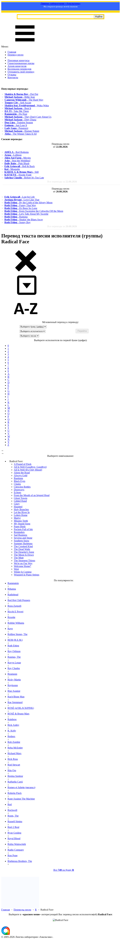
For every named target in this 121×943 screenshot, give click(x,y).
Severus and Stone (23, 537)
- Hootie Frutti (17, 174)
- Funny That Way (20, 205)
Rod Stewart (14, 764)
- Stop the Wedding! (17, 160)
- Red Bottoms (16, 152)
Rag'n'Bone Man (16, 696)
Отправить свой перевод (21, 71)
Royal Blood (14, 838)
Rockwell (12, 810)
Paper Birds (20, 526)
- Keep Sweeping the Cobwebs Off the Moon (33, 211)
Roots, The (13, 815)
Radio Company (16, 849)
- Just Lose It (16, 125)
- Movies (17, 157)
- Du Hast (16, 114)
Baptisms (18, 478)
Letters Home (20, 515)
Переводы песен (22, 909)
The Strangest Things (24, 560)
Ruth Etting (13, 645)
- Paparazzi (16, 128)
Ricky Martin (14, 679)
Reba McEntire (15, 747)
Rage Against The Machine (21, 798)
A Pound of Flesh (22, 464)
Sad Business (20, 535)
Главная (12, 52)
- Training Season (19, 122)
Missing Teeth (21, 520)
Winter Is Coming (23, 572)
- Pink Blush (16, 163)
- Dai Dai (21, 94)
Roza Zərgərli (14, 606)
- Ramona (16, 216)
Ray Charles (14, 668)
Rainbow (12, 719)
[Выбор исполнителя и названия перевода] (25, 270)
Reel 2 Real (13, 827)
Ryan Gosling (14, 832)
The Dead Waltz (22, 549)
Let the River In (22, 512)
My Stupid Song (22, 523)
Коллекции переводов (19, 69)
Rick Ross (13, 759)
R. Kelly (12, 730)
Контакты (13, 77)
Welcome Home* (22, 566)
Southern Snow (21, 540)
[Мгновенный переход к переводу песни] (25, 295)
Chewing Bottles (22, 486)
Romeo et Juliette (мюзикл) (21, 787)
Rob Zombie (14, 742)
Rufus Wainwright (17, 844)
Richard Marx (14, 753)
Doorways (19, 489)
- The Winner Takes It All (21, 134)
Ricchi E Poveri (15, 611)
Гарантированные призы (21, 63)
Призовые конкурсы (18, 60)
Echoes (17, 492)
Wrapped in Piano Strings (26, 574)
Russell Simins (15, 821)
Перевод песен (15, 54)
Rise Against (14, 691)
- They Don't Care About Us (28, 116)
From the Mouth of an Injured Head (31, 495)
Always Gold (20, 475)
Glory (17, 503)
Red (10, 804)
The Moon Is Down (24, 555)
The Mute (19, 557)
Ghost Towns (20, 498)
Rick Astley (13, 725)
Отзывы (12, 74)
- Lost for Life (19, 197)
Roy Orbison (14, 651)
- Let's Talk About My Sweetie (26, 214)
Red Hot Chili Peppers (19, 600)
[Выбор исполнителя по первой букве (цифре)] (25, 319)
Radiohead (13, 594)
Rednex (11, 736)
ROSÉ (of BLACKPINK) (21, 708)
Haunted (18, 506)
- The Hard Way (24, 99)
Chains (17, 484)
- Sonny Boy (17, 222)
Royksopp (13, 685)
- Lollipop (13, 155)
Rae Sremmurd (15, 702)
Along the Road (22, 472)
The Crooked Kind (23, 546)
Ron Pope (12, 855)
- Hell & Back (19, 166)
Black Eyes (19, 481)
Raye (10, 628)
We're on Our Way (23, 563)
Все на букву (63, 870)
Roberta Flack (15, 793)
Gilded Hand (20, 501)
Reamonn (12, 674)
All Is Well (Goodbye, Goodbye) (30, 467)
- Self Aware (18, 102)
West (16, 569)
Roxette (11, 617)
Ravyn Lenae (14, 662)
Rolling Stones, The (17, 634)
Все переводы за (62, 181)
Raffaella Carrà (15, 781)
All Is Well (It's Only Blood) (28, 469)
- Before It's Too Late (24, 177)
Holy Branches (21, 509)
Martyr (17, 518)
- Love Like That (21, 199)
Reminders (19, 532)
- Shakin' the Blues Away (23, 219)
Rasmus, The (14, 657)
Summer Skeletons (23, 543)
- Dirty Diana (20, 119)
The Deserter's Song (24, 552)
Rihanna (12, 589)
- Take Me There (17, 111)
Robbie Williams (16, 623)
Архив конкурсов (17, 66)
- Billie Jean (20, 97)
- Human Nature (22, 131)
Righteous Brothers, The (20, 861)
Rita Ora (12, 770)
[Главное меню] (25, 43)
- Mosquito (12, 169)
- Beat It (18, 108)
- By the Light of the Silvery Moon (28, 202)
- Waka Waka (27, 105)
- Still (21, 172)
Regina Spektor (15, 776)
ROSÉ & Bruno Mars (18, 713)
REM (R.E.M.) (15, 640)
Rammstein (13, 583)
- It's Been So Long (20, 208)
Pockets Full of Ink (23, 529)
